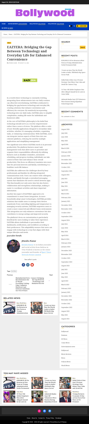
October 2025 (65, 167)
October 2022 (65, 304)
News (9, 43)
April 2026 (64, 144)
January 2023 (65, 292)
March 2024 (65, 239)
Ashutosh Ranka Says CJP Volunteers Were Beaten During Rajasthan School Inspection (73, 101)
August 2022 (65, 311)
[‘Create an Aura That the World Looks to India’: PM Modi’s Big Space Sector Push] (37, 308)
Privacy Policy (50, 418)
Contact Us (41, 418)
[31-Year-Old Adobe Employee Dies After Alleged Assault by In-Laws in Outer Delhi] (9, 396)
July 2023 (64, 269)
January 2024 (65, 247)
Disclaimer (58, 418)
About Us (34, 418)
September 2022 (66, 307)
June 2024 (64, 228)
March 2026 (65, 148)
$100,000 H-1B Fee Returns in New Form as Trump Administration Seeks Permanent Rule (72, 63)
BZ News (7, 28)
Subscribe (83, 26)
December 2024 (66, 205)
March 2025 (65, 194)
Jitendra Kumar (12, 63)
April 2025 (64, 190)
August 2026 (65, 129)
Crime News (65, 343)
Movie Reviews (17, 24)
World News (23, 303)
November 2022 (66, 300)
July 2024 (64, 224)
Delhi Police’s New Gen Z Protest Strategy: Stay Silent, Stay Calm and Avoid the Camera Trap (73, 82)
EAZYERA (13, 271)
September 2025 (66, 171)
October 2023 (65, 258)
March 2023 (65, 285)
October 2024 (65, 213)
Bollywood (37, 24)
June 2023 (64, 273)
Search (65, 41)
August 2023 (65, 266)
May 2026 (64, 141)
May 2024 (64, 232)
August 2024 (65, 220)
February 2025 (66, 197)
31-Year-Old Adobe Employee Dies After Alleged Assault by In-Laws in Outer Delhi (73, 92)
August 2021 (65, 319)
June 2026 (64, 137)
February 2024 (66, 243)
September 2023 (66, 262)
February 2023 (66, 288)
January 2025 (65, 201)
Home (3, 24)
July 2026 (64, 133)
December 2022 (66, 296)
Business (64, 335)
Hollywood (56, 24)
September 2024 (66, 216)
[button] (74, 26)
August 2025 (65, 175)
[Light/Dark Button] (70, 26)
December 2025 (66, 160)
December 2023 (66, 250)
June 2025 (64, 182)
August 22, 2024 (24, 63)
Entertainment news (68, 347)
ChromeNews (54, 422)
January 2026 (65, 156)
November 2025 (66, 163)
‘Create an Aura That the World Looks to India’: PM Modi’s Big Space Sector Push (49, 310)
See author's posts (30, 259)
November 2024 (66, 209)
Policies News (65, 362)
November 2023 (66, 254)
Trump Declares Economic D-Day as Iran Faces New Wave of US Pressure (78, 398)
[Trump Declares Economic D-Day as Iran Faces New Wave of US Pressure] (65, 396)
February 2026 (66, 152)
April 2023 (64, 281)
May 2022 (64, 315)
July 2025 (64, 179)
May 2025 (64, 186)
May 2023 (64, 277)
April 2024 (64, 235)
